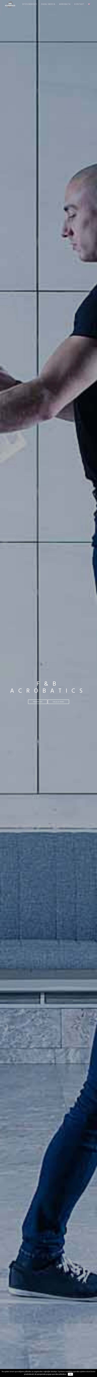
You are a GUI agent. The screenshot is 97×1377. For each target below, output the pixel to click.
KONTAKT (79, 4)
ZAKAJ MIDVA (48, 4)
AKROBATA (65, 4)
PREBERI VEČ (37, 702)
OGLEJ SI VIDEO (58, 702)
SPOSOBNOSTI (29, 4)
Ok (70, 1374)
